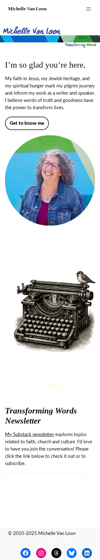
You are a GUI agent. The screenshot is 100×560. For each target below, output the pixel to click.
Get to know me (27, 123)
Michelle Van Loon (27, 8)
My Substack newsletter (29, 434)
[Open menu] (88, 9)
